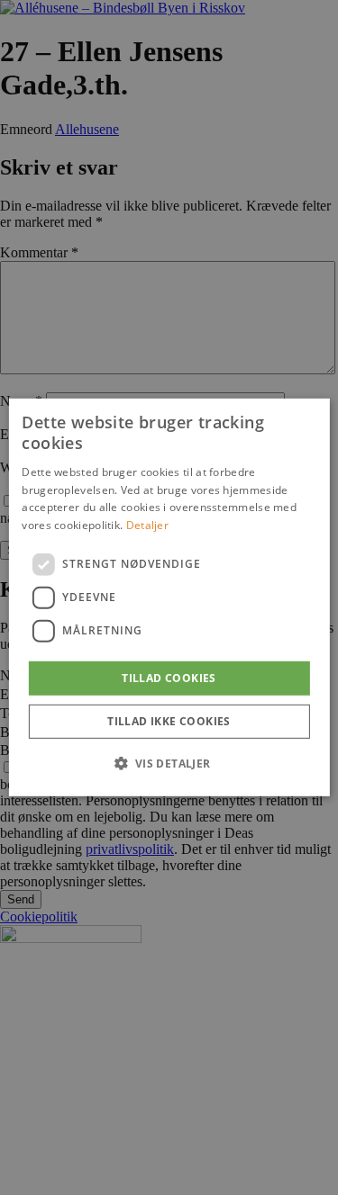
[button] (168, 763)
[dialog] (168, 597)
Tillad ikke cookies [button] (169, 721)
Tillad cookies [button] (169, 678)
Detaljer (147, 525)
